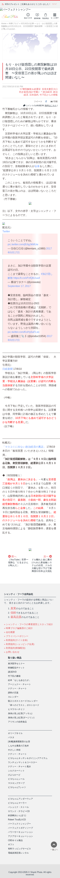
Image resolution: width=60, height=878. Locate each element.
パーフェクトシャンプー (19, 824)
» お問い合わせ (11, 652)
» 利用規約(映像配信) (14, 648)
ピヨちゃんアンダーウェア (20, 799)
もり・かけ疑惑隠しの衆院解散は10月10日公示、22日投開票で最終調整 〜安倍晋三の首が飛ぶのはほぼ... (29, 26)
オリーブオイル (15, 733)
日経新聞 (7, 369)
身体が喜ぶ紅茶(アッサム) (20, 713)
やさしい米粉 (14, 750)
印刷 (55, 101)
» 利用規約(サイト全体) (16, 640)
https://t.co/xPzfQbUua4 (26, 278)
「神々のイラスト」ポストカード (23, 705)
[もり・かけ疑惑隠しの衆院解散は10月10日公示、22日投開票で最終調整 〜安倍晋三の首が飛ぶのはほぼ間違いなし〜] (30, 46)
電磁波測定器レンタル (18, 853)
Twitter (6, 231)
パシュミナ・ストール (18, 807)
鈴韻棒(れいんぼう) (17, 815)
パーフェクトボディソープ (20, 828)
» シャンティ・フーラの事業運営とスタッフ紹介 (28, 624)
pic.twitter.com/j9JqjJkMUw (23, 244)
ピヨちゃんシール (16, 779)
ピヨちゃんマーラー (17, 803)
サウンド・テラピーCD (19, 811)
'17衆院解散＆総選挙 (30, 89)
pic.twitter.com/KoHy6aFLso (23, 332)
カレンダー (13, 697)
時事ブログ (14, 23)
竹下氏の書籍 (14, 676)
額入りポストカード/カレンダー (23, 701)
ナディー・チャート (17, 688)
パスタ (11, 737)
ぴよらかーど (14, 775)
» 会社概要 (9, 632)
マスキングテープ (16, 783)
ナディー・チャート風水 (19, 766)
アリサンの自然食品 (17, 722)
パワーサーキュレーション (20, 832)
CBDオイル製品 (15, 840)
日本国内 (33, 95)
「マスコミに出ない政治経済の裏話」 (24, 446)
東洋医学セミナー (16, 663)
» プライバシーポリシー (16, 636)
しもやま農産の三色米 (18, 746)
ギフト (11, 844)
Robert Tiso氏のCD (17, 819)
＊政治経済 (46, 92)
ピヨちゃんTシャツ (17, 787)
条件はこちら (50, 105)
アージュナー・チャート (19, 684)
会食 (37, 166)
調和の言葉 (13, 692)
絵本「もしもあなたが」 (19, 680)
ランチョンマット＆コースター (22, 762)
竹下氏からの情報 (49, 95)
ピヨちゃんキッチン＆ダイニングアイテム (28, 758)
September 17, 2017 (19, 286)
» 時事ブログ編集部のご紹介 (18, 628)
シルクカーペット (16, 770)
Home (4, 23)
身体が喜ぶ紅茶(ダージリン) (21, 717)
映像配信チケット (16, 667)
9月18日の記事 (27, 23)
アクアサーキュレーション (20, 836)
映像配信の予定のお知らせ (16, 4)
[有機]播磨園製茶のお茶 (19, 741)
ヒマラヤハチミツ (16, 709)
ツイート (38, 101)
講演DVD (12, 672)
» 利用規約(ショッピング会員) (19, 644)
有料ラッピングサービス (19, 848)
